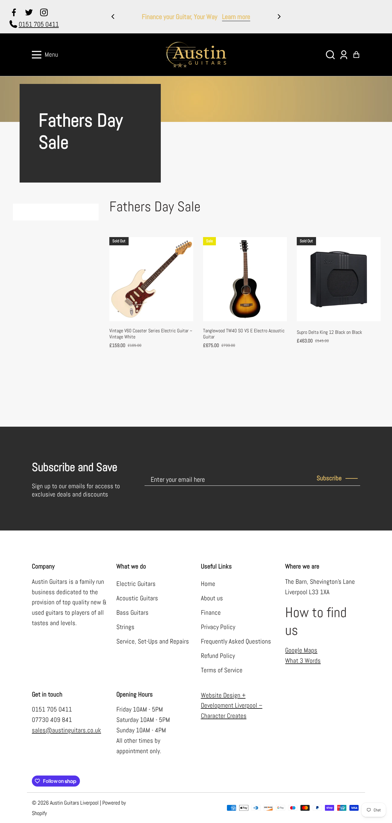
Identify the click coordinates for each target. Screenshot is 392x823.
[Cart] (356, 55)
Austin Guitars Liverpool (74, 802)
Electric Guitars (136, 584)
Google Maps (301, 650)
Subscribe (329, 478)
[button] (330, 55)
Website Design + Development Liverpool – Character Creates (231, 705)
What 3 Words (303, 661)
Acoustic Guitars (137, 598)
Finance (211, 613)
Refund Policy (218, 656)
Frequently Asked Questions (236, 641)
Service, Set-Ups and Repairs (152, 641)
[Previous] (113, 16)
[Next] (278, 16)
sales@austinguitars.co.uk (66, 730)
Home (208, 584)
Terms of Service (222, 670)
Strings (125, 627)
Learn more (236, 16)
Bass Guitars (132, 613)
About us (212, 598)
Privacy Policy (218, 627)
